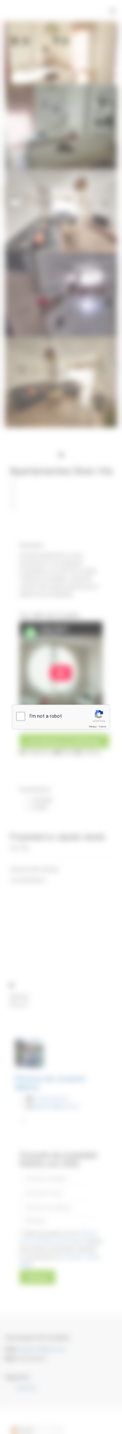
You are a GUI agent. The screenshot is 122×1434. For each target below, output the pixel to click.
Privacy (93, 726)
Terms (102, 726)
